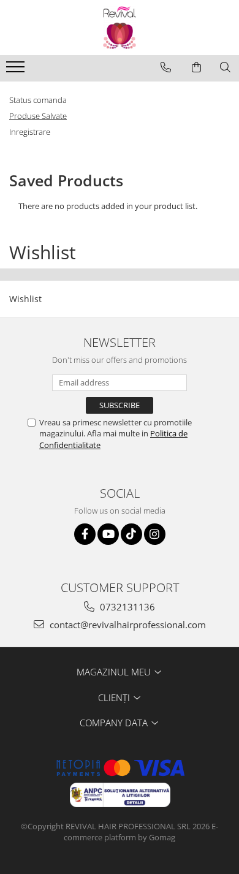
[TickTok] (131, 534)
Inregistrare (29, 131)
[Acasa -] (119, 27)
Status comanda (38, 99)
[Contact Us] (166, 67)
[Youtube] (108, 534)
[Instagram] (154, 534)
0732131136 (126, 607)
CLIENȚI (115, 697)
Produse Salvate (38, 115)
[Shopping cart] (196, 67)
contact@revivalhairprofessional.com (126, 624)
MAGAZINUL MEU (115, 672)
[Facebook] (85, 534)
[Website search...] (225, 67)
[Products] (17, 70)
